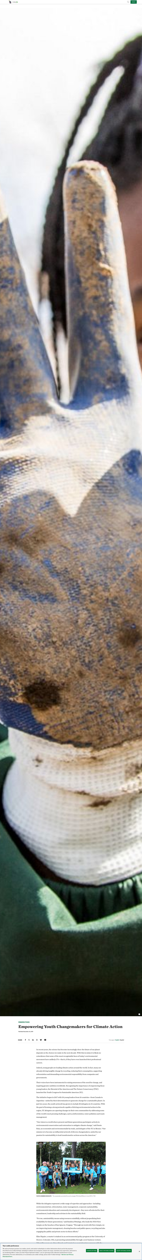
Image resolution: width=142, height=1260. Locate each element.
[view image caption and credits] (139, 1014)
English (117, 1040)
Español (122, 1040)
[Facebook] (25, 1040)
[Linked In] (33, 1040)
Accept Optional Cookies (124, 1250)
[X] (29, 1040)
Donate (133, 1)
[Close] (139, 1251)
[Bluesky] (41, 1040)
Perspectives (24, 1022)
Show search (128, 2)
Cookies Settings (91, 1250)
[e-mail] (45, 1040)
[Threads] (37, 1040)
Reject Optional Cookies (106, 1250)
